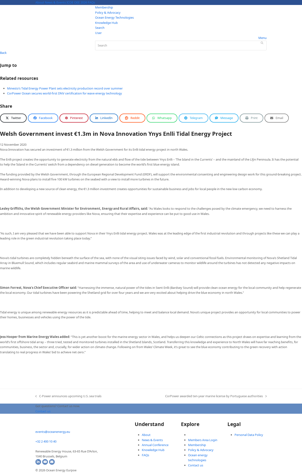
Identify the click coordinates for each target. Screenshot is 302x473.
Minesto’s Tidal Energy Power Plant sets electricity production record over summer (65, 88)
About (39, 2)
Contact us (195, 465)
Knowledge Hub (106, 23)
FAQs (91, 2)
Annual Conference (155, 445)
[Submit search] (262, 42)
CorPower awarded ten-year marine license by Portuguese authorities (214, 396)
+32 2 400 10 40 (45, 441)
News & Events (55, 2)
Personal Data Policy (249, 435)
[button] (13, 118)
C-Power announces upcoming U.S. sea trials (68, 396)
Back (3, 53)
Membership (104, 7)
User (98, 33)
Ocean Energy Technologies (114, 17)
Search (100, 28)
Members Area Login (202, 440)
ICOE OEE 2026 (77, 2)
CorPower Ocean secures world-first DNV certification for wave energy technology (64, 93)
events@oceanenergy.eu (52, 432)
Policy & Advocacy (108, 12)
